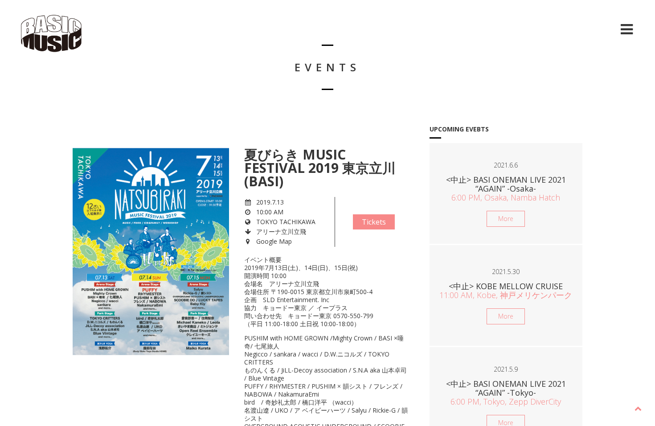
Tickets (374, 222)
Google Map (274, 241)
